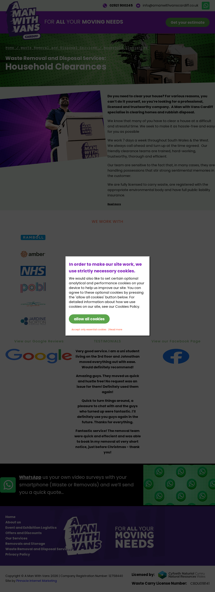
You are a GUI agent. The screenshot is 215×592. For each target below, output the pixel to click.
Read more (115, 330)
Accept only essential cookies (89, 330)
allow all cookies (89, 319)
